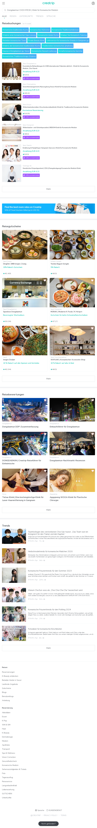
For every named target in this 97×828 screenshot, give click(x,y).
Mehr (48, 189)
